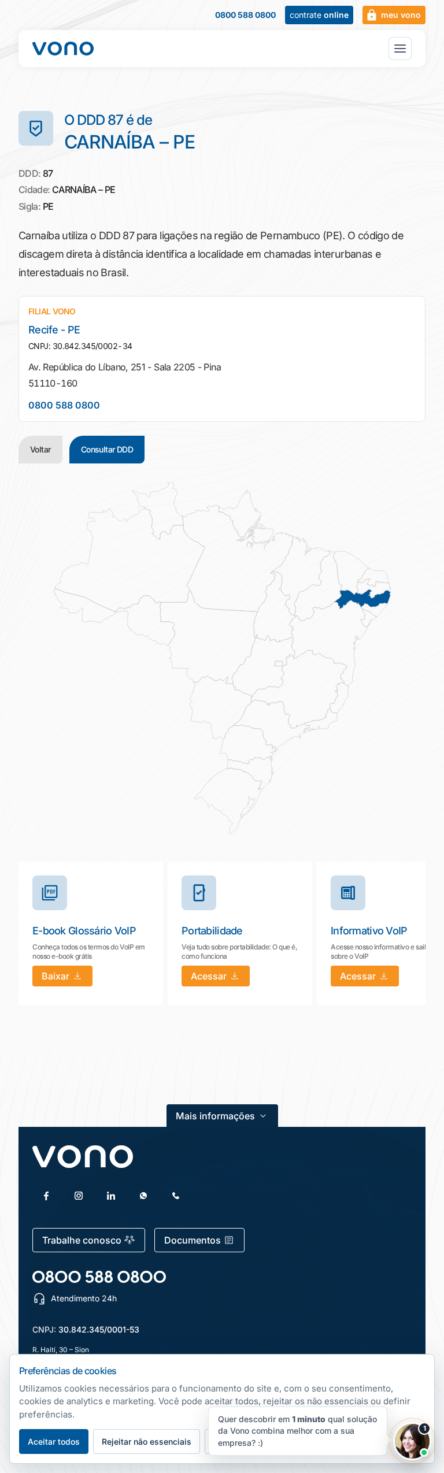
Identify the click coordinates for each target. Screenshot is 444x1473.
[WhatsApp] (143, 1195)
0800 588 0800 (245, 15)
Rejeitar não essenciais (146, 1441)
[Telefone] (176, 1195)
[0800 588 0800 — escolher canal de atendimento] (99, 1277)
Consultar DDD (107, 449)
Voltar (40, 449)
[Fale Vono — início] (63, 48)
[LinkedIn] (111, 1195)
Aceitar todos (54, 1441)
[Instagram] (78, 1195)
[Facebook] (46, 1195)
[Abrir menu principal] (400, 48)
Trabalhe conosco (81, 1240)
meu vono (401, 15)
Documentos (192, 1240)
